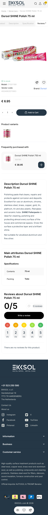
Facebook (11, 420)
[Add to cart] (41, 165)
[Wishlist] (24, 510)
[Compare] (30, 510)
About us (5, 409)
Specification (28, 23)
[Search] (36, 4)
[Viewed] (17, 510)
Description (14, 23)
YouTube (34, 420)
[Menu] (4, 4)
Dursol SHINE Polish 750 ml (28, 155)
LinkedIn (34, 425)
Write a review (24, 315)
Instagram (11, 415)
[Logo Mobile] (17, 3)
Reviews (41, 23)
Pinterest (10, 425)
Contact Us (6, 405)
